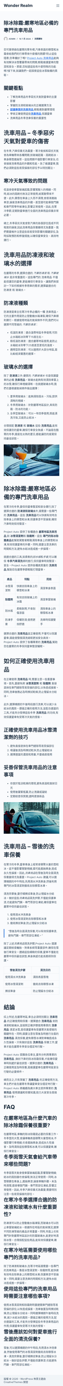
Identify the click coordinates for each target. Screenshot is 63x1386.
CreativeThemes (13, 1382)
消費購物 (38, 39)
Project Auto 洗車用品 (40, 58)
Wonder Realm (18, 5)
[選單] (57, 5)
